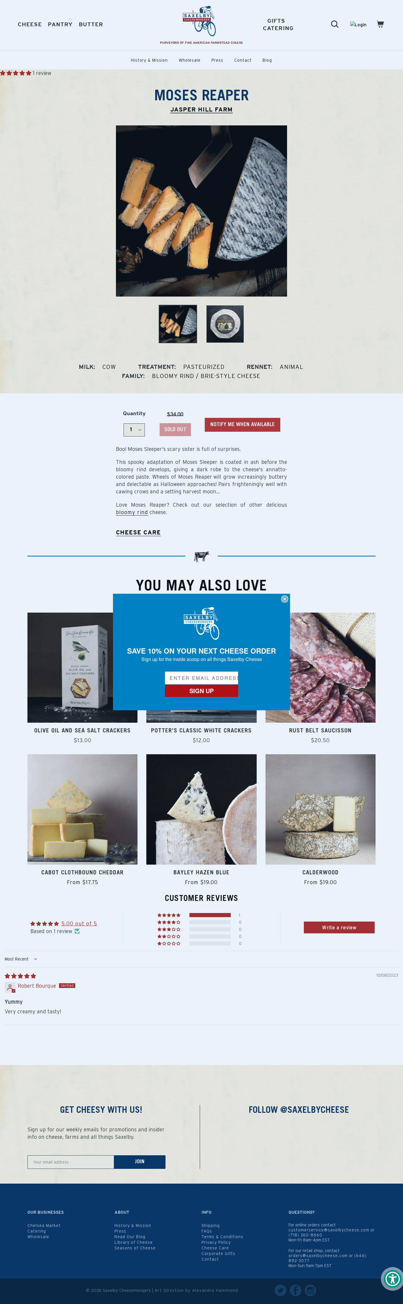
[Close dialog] (285, 599)
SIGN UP (201, 690)
